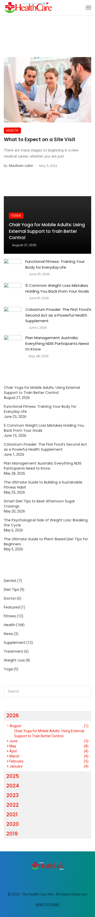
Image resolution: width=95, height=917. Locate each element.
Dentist (10, 580)
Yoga (16, 215)
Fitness (10, 616)
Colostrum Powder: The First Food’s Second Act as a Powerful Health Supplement (58, 315)
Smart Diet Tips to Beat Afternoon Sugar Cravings (39, 504)
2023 (12, 795)
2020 (12, 824)
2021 (11, 814)
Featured (12, 607)
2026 (12, 715)
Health (12, 130)
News (8, 633)
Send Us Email (47, 905)
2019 (12, 833)
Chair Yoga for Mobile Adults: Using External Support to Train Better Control (47, 231)
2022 (12, 804)
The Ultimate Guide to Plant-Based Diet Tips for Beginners (46, 542)
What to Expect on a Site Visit (39, 139)
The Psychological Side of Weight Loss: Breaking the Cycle (46, 523)
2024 (12, 785)
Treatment (13, 651)
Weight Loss (14, 660)
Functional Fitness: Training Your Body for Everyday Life (55, 264)
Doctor (10, 598)
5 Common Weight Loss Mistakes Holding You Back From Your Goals (57, 288)
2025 (12, 776)
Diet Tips (11, 589)
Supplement (15, 642)
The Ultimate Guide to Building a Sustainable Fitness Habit (43, 485)
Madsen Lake (21, 165)
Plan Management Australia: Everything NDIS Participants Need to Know (57, 343)
